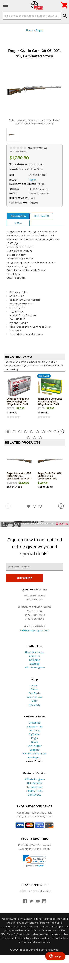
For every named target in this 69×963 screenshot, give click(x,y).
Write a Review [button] (18, 151)
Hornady (34, 730)
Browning (34, 722)
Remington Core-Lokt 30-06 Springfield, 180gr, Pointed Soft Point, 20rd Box (50, 402)
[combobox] (32, 16)
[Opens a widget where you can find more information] (55, 956)
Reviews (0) (41, 216)
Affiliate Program (34, 667)
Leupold (34, 749)
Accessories (34, 697)
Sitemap (35, 663)
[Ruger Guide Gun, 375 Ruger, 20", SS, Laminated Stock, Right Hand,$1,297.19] (50, 460)
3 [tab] (19, 431)
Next (61, 431)
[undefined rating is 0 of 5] (18, 147)
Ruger (34, 738)
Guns (34, 685)
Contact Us (34, 794)
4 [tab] (25, 431)
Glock (34, 742)
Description (18, 216)
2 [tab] (14, 431)
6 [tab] (37, 431)
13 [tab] (40, 437)
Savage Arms (34, 726)
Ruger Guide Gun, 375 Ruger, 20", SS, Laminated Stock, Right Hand (50, 477)
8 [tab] (49, 431)
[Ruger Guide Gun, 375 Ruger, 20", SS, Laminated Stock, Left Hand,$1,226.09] (19, 460)
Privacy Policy (34, 790)
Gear (34, 700)
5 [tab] (31, 431)
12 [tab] (34, 437)
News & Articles (34, 652)
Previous (8, 431)
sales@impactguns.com (34, 630)
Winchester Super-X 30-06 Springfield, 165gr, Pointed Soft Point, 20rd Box (18, 402)
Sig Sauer (34, 734)
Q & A (18, 222)
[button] (34, 861)
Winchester (35, 745)
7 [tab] (43, 431)
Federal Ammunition (34, 753)
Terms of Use (34, 787)
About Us (34, 656)
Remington (34, 757)
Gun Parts (35, 693)
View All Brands (35, 761)
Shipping (34, 659)
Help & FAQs (34, 783)
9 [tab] (55, 431)
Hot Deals (34, 704)
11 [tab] (28, 437)
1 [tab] (28, 506)
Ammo (34, 689)
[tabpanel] (19, 399)
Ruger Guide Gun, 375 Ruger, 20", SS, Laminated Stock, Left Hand (19, 477)
